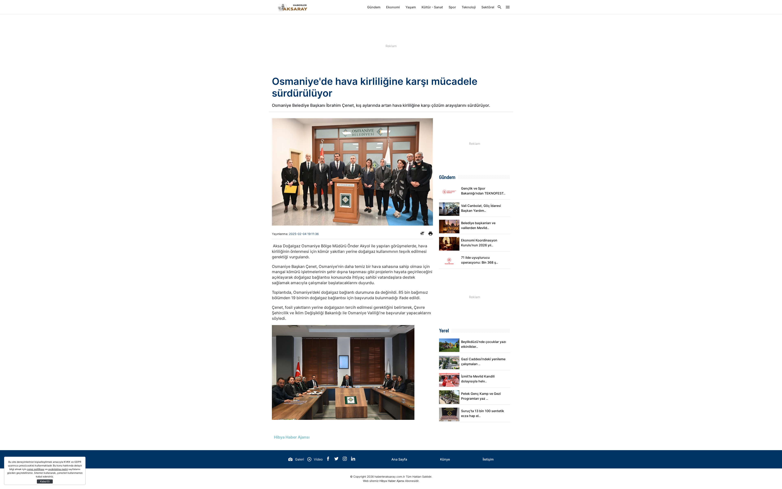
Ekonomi (393, 7)
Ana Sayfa (399, 459)
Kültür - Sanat (432, 7)
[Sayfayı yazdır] (430, 234)
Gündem (373, 7)
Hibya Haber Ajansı (391, 480)
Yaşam (410, 7)
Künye (445, 459)
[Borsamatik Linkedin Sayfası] (353, 459)
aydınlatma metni (58, 469)
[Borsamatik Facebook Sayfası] (328, 459)
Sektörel (487, 7)
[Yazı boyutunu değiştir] (422, 234)
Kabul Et (44, 481)
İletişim (488, 459)
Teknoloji (469, 7)
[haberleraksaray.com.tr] (292, 7)
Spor (452, 7)
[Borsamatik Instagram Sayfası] (345, 459)
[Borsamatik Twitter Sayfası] (336, 459)
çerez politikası (35, 469)
